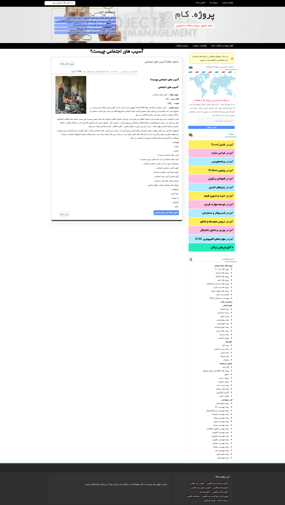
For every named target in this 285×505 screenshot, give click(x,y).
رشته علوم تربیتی (222, 331)
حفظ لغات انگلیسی (193, 496)
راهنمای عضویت (200, 45)
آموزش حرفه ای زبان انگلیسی (217, 484)
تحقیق (226, 374)
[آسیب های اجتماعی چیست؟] (70, 113)
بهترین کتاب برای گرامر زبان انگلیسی (215, 496)
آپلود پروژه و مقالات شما (222, 45)
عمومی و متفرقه (226, 363)
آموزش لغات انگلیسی (220, 488)
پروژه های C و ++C (222, 269)
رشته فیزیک (224, 356)
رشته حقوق (224, 316)
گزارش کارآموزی (222, 392)
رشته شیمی (224, 352)
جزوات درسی (224, 378)
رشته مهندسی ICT (222, 407)
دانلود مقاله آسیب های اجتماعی (162, 62)
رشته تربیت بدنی (223, 385)
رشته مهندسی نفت (222, 450)
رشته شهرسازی (223, 323)
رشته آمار (225, 345)
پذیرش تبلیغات (181, 45)
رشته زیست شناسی (221, 349)
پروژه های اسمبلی (222, 273)
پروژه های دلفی (223, 280)
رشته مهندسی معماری (220, 443)
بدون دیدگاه (64, 214)
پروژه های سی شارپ (221, 287)
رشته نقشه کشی (222, 454)
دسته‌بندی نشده (226, 302)
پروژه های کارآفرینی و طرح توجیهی (216, 371)
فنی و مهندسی (227, 400)
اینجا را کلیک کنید (218, 115)
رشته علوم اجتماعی (221, 327)
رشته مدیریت (224, 334)
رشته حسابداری (223, 313)
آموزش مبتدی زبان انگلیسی (200, 488)
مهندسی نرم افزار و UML (219, 298)
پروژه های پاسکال (222, 276)
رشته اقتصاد (224, 309)
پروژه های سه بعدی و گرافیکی (217, 284)
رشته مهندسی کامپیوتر (220, 432)
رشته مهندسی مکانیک (221, 447)
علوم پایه (228, 342)
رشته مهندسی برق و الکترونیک (217, 411)
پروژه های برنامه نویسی (223, 265)
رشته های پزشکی (222, 389)
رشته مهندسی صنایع (221, 421)
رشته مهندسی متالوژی (220, 440)
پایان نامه (225, 367)
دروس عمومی (223, 382)
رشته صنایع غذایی (222, 403)
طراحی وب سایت (222, 294)
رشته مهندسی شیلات (221, 418)
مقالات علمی (224, 396)
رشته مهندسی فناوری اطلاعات (217, 429)
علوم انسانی (227, 305)
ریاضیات (226, 360)
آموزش (222, 144)
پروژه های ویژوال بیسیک (220, 291)
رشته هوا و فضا (223, 458)
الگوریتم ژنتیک (204, 492)
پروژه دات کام (223, 501)
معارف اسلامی (223, 338)
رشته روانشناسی (223, 320)
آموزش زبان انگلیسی (197, 484)
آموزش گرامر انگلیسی (220, 492)
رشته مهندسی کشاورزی (220, 436)
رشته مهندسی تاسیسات (220, 414)
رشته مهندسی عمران (221, 425)
